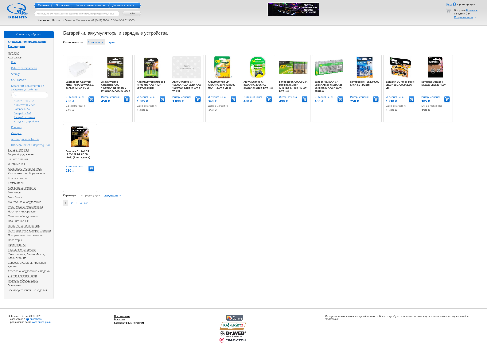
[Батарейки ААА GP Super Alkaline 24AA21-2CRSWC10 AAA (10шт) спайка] (329, 77)
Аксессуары (15, 57)
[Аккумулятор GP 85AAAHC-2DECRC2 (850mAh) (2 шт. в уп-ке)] (258, 77)
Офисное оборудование (23, 216)
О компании (62, 5)
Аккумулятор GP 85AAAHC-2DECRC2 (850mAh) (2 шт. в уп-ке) (258, 84)
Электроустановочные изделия (27, 290)
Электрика (14, 285)
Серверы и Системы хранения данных (27, 264)
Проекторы (15, 240)
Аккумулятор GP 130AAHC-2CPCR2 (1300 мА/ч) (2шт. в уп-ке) (221, 84)
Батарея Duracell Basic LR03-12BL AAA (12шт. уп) (400, 84)
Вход (449, 4)
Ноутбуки (13, 52)
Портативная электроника (24, 225)
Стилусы (16, 133)
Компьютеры (16, 183)
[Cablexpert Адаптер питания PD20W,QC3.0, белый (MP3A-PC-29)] (80, 77)
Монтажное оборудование (24, 202)
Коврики (16, 127)
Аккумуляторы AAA (24, 104)
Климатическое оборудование (26, 173)
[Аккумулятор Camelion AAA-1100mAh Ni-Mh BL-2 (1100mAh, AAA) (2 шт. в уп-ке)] (115, 77)
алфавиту (97, 42)
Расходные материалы (22, 249)
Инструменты (16, 164)
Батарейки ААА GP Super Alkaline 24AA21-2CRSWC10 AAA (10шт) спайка (329, 86)
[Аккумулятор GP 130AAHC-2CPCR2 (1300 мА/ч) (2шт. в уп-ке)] (222, 77)
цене (112, 42)
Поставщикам (122, 316)
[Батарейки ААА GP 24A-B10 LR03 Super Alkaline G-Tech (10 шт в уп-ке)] (293, 77)
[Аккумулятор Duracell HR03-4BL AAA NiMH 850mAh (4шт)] (151, 77)
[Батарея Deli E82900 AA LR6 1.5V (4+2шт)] (364, 77)
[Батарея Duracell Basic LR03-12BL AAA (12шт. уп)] (400, 77)
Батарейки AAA (22, 113)
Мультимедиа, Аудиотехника (25, 206)
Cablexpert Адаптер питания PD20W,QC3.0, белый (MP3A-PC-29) (80, 84)
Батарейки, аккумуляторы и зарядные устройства (27, 87)
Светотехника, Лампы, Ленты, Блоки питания (26, 256)
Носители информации (22, 211)
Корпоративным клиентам (91, 5)
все (86, 202)
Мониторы (14, 192)
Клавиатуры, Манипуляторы (25, 168)
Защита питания (18, 159)
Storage (15, 74)
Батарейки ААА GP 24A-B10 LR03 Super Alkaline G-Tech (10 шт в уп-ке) (293, 86)
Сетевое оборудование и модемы (29, 271)
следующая (111, 195)
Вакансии (119, 319)
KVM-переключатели (24, 68)
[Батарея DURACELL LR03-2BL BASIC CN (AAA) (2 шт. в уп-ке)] (80, 147)
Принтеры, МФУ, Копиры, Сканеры (29, 230)
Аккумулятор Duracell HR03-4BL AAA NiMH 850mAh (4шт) (151, 84)
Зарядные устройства (26, 121)
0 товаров (471, 10)
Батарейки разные (24, 117)
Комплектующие (18, 178)
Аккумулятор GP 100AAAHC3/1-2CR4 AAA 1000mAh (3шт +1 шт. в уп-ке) (186, 86)
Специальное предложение (27, 41)
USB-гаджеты (19, 80)
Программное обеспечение (25, 235)
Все (13, 62)
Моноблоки (15, 197)
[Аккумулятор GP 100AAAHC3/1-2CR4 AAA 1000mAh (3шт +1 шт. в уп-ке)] (186, 77)
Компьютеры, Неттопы (22, 187)
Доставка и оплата (123, 5)
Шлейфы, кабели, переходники (30, 145)
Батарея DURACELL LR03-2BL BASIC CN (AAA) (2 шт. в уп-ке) (78, 154)
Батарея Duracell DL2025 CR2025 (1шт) (433, 83)
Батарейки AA (22, 109)
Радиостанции (16, 245)
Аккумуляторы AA (24, 100)
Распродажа (16, 46)
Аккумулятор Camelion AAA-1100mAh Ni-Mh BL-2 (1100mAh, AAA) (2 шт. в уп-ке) (115, 88)
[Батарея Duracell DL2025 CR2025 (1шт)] (435, 77)
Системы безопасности (22, 276)
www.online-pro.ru (41, 322)
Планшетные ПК (18, 221)
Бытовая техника (18, 149)
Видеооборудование (21, 154)
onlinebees (36, 319)
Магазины (43, 5)
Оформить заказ (463, 17)
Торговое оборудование (23, 280)
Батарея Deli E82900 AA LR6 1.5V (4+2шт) (364, 83)
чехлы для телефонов (25, 139)
